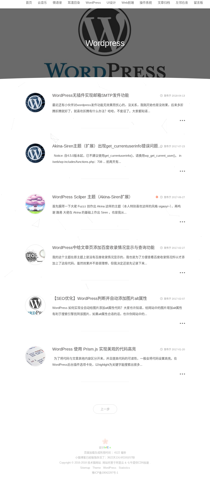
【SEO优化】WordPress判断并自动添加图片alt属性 (99, 298)
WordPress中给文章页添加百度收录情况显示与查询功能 (103, 247)
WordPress (109, 467)
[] (35, 111)
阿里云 (120, 462)
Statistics (124, 467)
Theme (96, 467)
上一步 (105, 409)
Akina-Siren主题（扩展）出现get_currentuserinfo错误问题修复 (109, 146)
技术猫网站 (94, 462)
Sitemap (85, 467)
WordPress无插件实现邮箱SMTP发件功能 (90, 95)
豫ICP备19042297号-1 (105, 472)
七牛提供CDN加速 (138, 462)
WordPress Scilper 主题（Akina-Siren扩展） (92, 197)
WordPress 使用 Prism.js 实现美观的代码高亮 (94, 349)
